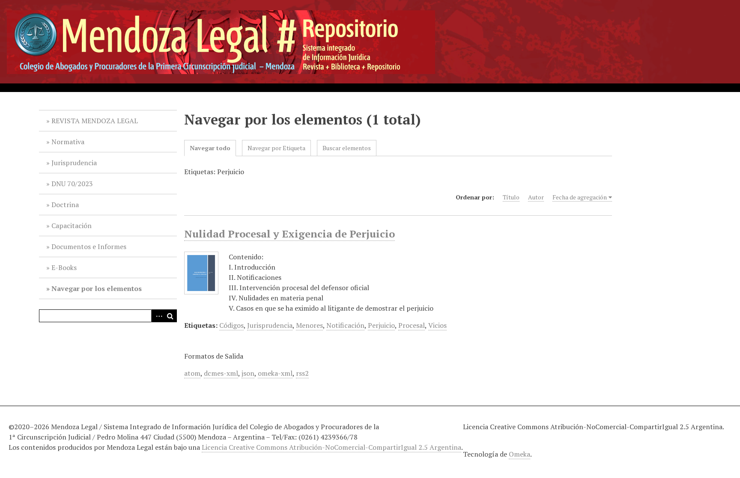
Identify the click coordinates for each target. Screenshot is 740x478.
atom (192, 373)
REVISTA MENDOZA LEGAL (94, 120)
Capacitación (71, 225)
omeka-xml (275, 373)
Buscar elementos (346, 148)
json (248, 373)
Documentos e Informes (88, 246)
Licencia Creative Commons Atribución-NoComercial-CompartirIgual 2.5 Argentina (331, 447)
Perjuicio (381, 325)
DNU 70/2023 (72, 183)
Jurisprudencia (74, 162)
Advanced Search (157, 315)
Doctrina (65, 204)
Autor (536, 197)
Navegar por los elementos (96, 288)
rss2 (302, 373)
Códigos (231, 325)
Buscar (170, 315)
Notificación (345, 325)
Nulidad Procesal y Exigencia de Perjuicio (289, 233)
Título (511, 197)
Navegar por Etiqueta (276, 148)
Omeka (519, 454)
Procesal (411, 325)
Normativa (67, 141)
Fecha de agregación (579, 197)
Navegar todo (210, 148)
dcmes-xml (221, 373)
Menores (309, 325)
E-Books (64, 267)
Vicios (437, 325)
